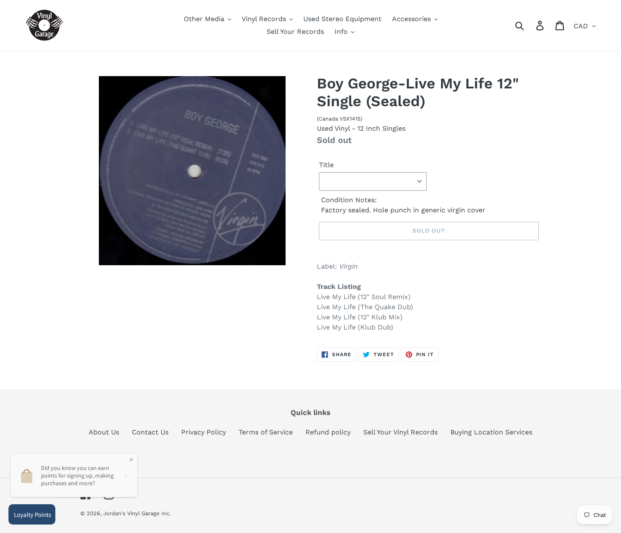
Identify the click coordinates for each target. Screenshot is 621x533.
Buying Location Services (491, 432)
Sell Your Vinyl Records (400, 432)
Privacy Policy (203, 432)
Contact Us (150, 432)
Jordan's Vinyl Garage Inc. (137, 513)
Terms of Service (266, 432)
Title (326, 165)
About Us (104, 432)
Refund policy (328, 432)
